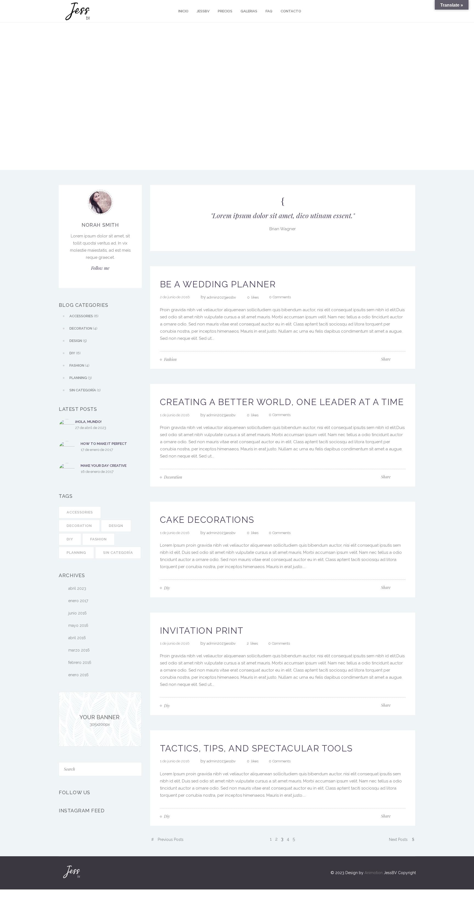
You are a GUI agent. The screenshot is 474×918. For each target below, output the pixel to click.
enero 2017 (78, 601)
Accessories (80, 512)
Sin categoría (118, 553)
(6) (83, 316)
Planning (76, 553)
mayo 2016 (78, 625)
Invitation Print (202, 630)
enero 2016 (78, 675)
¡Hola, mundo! (88, 422)
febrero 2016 (79, 662)
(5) (78, 341)
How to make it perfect (104, 444)
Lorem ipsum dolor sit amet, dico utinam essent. (283, 215)
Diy (70, 539)
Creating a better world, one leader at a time (282, 402)
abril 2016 (77, 638)
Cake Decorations (207, 520)
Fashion (98, 539)
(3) (80, 378)
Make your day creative (103, 466)
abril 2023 (77, 588)
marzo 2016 (79, 650)
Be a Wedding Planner (218, 284)
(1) (85, 390)
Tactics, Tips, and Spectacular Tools (256, 748)
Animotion (374, 873)
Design (116, 526)
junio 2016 (77, 613)
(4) (83, 328)
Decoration (79, 526)
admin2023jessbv (221, 297)
